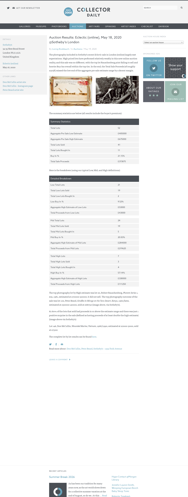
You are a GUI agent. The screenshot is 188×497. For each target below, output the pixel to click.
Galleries (24, 26)
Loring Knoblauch (60, 49)
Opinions (110, 26)
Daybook (164, 26)
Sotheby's (7, 44)
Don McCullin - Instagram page (18, 86)
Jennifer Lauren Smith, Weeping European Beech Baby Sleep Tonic (125, 488)
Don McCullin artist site (14, 82)
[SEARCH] (181, 7)
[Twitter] (50, 344)
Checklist (147, 26)
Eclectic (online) (10, 63)
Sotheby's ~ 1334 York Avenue (107, 348)
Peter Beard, (87, 348)
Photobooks (59, 26)
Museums (41, 26)
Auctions (77, 26)
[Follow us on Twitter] (8, 8)
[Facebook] (56, 344)
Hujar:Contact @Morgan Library (124, 478)
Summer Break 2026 (62, 477)
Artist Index (128, 26)
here (94, 336)
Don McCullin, (74, 348)
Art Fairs (94, 26)
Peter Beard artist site (13, 90)
